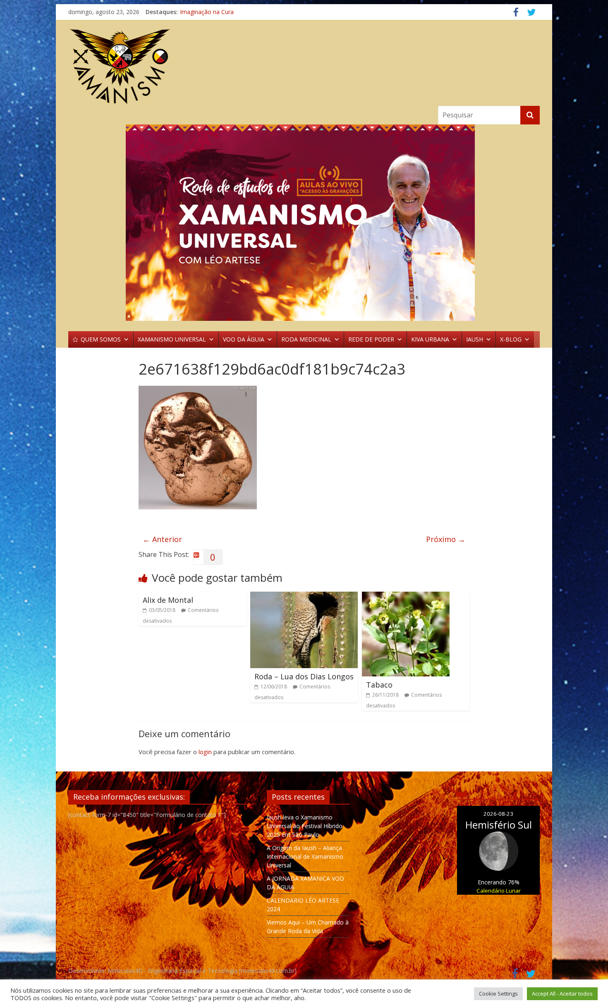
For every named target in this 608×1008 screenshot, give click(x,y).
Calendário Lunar (498, 890)
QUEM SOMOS (101, 339)
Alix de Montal (168, 600)
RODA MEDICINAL (306, 339)
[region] (304, 222)
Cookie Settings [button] (498, 993)
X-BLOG (511, 339)
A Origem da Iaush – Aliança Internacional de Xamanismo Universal (305, 856)
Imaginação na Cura (207, 12)
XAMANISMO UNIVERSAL (172, 339)
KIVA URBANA (430, 339)
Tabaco (379, 685)
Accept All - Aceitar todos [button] (562, 993)
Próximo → (445, 539)
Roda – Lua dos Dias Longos (304, 676)
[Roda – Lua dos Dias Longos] (304, 596)
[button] (304, 222)
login (205, 752)
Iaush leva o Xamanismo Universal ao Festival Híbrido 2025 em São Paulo (304, 825)
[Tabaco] (406, 596)
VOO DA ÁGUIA (243, 339)
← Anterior (162, 539)
